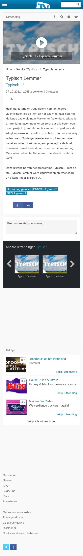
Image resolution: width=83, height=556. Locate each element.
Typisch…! (15, 85)
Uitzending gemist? (19, 189)
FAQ (5, 485)
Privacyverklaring (14, 517)
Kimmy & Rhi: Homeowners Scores (52, 384)
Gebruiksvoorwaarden (17, 512)
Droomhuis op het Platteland (47, 358)
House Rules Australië (43, 380)
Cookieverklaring (13, 522)
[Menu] (5, 4)
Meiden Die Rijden (41, 401)
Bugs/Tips (9, 490)
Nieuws (7, 480)
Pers (6, 496)
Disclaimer (9, 527)
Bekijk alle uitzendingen (41, 421)
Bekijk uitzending (66, 371)
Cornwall (34, 363)
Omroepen (10, 475)
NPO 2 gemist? (16, 193)
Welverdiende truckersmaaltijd (49, 405)
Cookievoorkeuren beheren (20, 533)
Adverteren (10, 501)
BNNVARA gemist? (45, 189)
